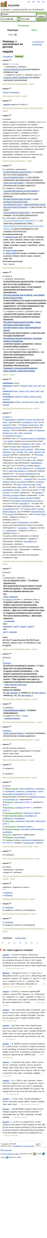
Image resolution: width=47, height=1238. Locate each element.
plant (19, 484)
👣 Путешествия (6, 1150)
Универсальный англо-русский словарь (17, 846)
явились (6, 433)
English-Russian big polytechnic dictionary (18, 740)
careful (14, 522)
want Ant (37, 452)
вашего (37, 465)
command (25, 402)
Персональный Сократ (11, 96)
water (33, 484)
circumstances (8, 509)
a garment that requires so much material (20, 191)
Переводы (12, 30)
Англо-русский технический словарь (16, 777)
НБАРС (5, 374)
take (39, 386)
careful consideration (36, 438)
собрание (40, 430)
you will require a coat (12, 204)
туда (35, 422)
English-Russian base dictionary (14, 268)
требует (10, 441)
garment (28, 479)
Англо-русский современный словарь (17, 649)
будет (43, 514)
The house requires (18, 449)
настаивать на (30, 541)
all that (40, 455)
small (10, 471)
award (28, 695)
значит (21, 474)
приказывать (9, 402)
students (25, 444)
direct (42, 402)
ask (35, 386)
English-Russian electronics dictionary (16, 914)
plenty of (27, 484)
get (43, 452)
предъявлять (30, 474)
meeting (6, 430)
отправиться (27, 422)
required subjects (12, 718)
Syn (15, 433)
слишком (6, 476)
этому (38, 484)
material (6, 482)
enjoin (36, 402)
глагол (22, 498)
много (19, 487)
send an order (35, 396)
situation (38, 493)
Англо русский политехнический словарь (18, 858)
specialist (23, 503)
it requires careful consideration (16, 77)
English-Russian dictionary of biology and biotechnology (23, 108)
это (5, 441)
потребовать (10, 791)
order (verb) (10, 253)
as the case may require (13, 183)
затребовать (8, 396)
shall (33, 509)
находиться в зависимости (33, 840)
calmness (6, 495)
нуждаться (7, 391)
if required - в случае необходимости (20, 368)
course (38, 444)
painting (29, 449)
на (18, 482)
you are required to (34, 419)
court (8, 465)
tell (32, 402)
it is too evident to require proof (16, 213)
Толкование (8, 56)
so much (42, 479)
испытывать (16, 501)
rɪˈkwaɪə (6, 417)
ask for (19, 468)
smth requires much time (15, 685)
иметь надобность (27, 788)
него (35, 457)
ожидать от (22, 471)
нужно (42, 449)
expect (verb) (11, 250)
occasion (27, 509)
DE (34, 2)
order (18, 402)
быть (19, 506)
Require (6, 973)
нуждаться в (40, 821)
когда (38, 514)
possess (6, 455)
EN (29, 2)
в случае (10, 514)
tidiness (26, 468)
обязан (25, 425)
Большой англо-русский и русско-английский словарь (23, 561)
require (31, 84)
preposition (14, 498)
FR (43, 2)
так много (40, 482)
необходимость (28, 501)
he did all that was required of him (17, 172)
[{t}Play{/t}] (10, 60)
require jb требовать (11, 92)
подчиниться (33, 425)
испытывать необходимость (15, 794)
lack (42, 391)
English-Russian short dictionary (14, 161)
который (29, 498)
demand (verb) (11, 237)
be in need (30, 391)
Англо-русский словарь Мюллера (15, 84)
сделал (20, 457)
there (5, 422)
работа (6, 449)
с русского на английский (38, 43)
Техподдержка (17, 1146)
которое (22, 482)
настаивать (22, 528)
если (19, 511)
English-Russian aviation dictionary (15, 760)
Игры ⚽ (13, 35)
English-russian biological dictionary (15, 899)
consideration (23, 522)
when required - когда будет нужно (19, 371)
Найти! (41, 16)
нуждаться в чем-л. (25, 826)
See (8, 693)
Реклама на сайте (28, 1146)
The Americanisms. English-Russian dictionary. (19, 722)
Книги (34, 30)
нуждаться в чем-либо (24, 821)
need (16, 391)
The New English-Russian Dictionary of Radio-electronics (23, 929)
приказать (20, 791)
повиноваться (36, 463)
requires (24, 438)
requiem (6, 399)
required (6, 425)
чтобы (30, 430)
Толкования (23, 25)
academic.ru (10, 4)
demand (23, 386)
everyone (17, 428)
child (15, 471)
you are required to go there (15, 69)
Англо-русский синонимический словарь (18, 408)
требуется (26, 446)
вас (34, 460)
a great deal (40, 468)
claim (30, 386)
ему (38, 474)
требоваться (11, 530)
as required (9, 621)
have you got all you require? (15, 207)
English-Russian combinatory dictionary (17, 699)
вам (10, 422)
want (37, 391)
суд (25, 465)
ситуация (15, 495)
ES (38, 2)
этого (14, 446)
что (28, 457)
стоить (40, 791)
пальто (17, 490)
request (19, 396)
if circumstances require (14, 710)
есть (4, 493)
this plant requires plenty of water (17, 199)
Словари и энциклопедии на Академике (22, 9)
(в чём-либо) (29, 843)
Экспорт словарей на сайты (10, 1153)
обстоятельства (38, 511)
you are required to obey (13, 177)
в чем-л (18, 436)
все (11, 433)
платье (13, 482)
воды (25, 487)
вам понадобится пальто (34, 204)
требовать (8, 383)
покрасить (7, 452)
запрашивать (19, 837)
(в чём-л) (36, 813)
